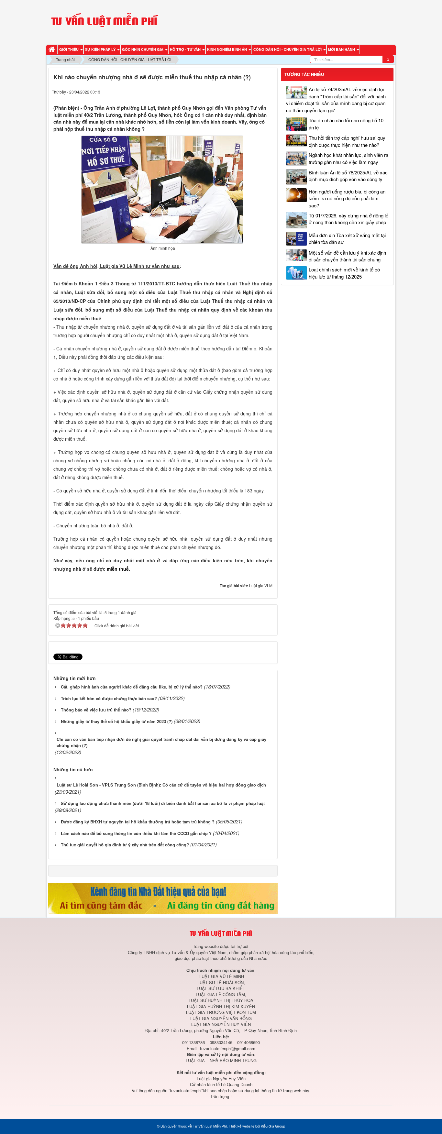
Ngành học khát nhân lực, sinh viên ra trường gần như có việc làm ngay (348, 158)
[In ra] (257, 91)
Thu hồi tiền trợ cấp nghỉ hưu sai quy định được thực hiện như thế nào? (347, 141)
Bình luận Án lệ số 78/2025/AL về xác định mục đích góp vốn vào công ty (348, 175)
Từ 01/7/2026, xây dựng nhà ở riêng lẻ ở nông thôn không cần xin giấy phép (348, 219)
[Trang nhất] (53, 49)
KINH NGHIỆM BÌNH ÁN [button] (227, 49)
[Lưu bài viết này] (268, 91)
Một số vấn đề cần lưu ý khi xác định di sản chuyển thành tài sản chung (347, 256)
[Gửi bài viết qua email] (244, 91)
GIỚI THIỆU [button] (69, 49)
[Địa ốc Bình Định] (163, 897)
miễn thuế (118, 569)
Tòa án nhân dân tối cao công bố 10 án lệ (346, 123)
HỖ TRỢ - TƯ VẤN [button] (186, 49)
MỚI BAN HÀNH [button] (342, 49)
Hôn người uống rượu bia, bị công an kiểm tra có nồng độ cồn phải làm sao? (347, 198)
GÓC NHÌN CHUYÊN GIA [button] (143, 49)
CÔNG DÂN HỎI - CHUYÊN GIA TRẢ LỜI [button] (288, 49)
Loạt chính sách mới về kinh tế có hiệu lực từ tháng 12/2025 (344, 273)
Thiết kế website (241, 1125)
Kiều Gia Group (273, 1125)
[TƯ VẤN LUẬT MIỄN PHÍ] (105, 21)
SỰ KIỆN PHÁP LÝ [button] (100, 49)
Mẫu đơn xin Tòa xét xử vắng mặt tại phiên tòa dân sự (347, 238)
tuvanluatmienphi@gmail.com (227, 1048)
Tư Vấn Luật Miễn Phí (210, 1125)
